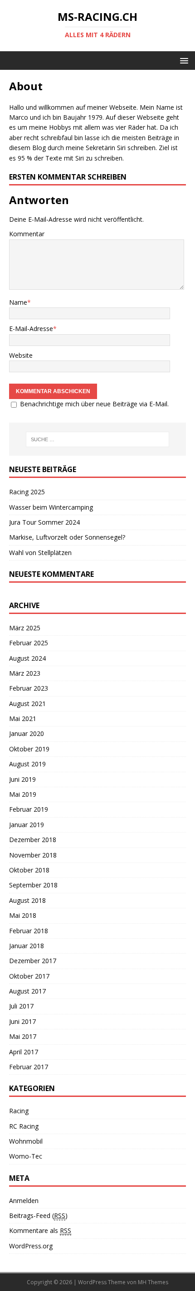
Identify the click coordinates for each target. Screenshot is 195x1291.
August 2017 (27, 991)
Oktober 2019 (29, 749)
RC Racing (24, 1126)
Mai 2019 (22, 794)
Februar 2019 (28, 809)
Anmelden (24, 1200)
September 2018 (33, 885)
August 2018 (27, 900)
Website (21, 355)
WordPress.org (31, 1246)
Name (18, 302)
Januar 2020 (26, 733)
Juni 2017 (22, 1021)
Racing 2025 (27, 491)
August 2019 (27, 764)
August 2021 (27, 703)
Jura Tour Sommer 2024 (44, 522)
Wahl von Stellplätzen (40, 552)
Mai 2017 (22, 1036)
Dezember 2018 (32, 839)
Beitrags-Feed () (38, 1215)
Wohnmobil (26, 1141)
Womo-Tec (25, 1156)
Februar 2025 (28, 642)
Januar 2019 (26, 824)
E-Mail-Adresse (31, 328)
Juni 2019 (22, 779)
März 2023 (24, 673)
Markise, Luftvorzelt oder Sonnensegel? (67, 537)
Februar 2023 (28, 688)
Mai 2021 (22, 718)
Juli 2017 (21, 1006)
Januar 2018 (26, 945)
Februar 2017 (28, 1066)
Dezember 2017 (32, 960)
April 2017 (23, 1051)
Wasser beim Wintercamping (51, 507)
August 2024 (27, 658)
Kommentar (26, 233)
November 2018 (33, 855)
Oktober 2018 (29, 870)
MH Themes (153, 1282)
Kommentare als (40, 1230)
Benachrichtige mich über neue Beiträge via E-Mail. (94, 403)
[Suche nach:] (97, 439)
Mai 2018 (22, 915)
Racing (19, 1110)
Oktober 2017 (29, 976)
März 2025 (24, 628)
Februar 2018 (28, 930)
